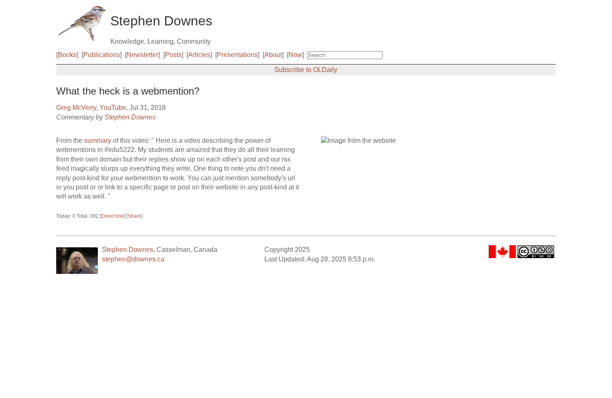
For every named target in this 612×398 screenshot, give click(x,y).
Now (295, 54)
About (273, 54)
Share (134, 216)
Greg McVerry (76, 107)
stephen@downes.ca (133, 259)
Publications (101, 54)
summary (97, 140)
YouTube (113, 107)
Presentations (237, 54)
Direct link (112, 216)
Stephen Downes (130, 117)
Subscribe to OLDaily (305, 69)
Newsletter (142, 54)
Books (67, 54)
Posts (173, 54)
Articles (199, 54)
